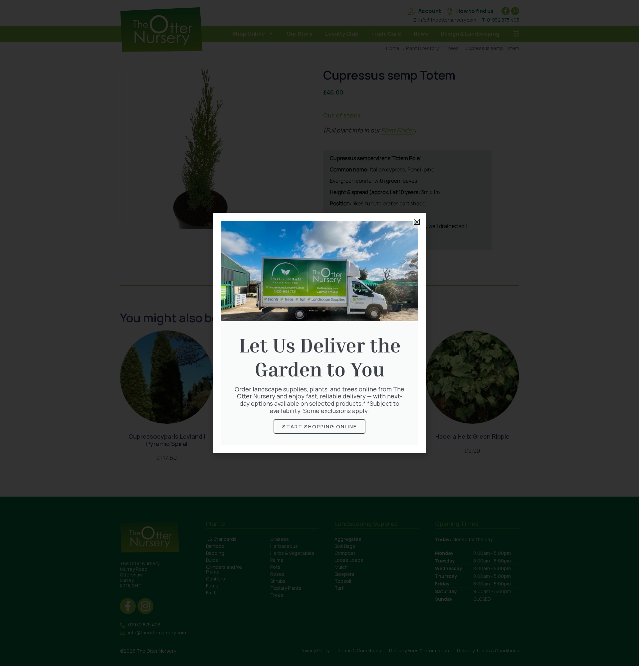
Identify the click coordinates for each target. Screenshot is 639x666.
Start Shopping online (319, 426)
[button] (416, 221)
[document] (319, 333)
